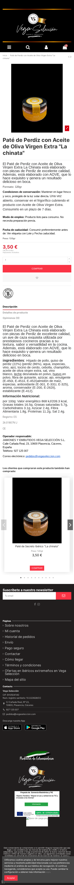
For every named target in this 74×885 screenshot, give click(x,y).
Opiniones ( (11, 318)
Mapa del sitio (15, 679)
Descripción (10, 306)
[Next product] (70, 57)
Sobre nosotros (16, 625)
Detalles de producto (15, 312)
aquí (48, 872)
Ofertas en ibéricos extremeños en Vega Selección (35, 672)
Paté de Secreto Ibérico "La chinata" (37, 546)
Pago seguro (14, 648)
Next (70, 525)
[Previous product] (69, 57)
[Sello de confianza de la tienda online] (37, 832)
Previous (3, 525)
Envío (9, 642)
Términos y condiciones (23, 665)
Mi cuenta (12, 631)
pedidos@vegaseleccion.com (21, 714)
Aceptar (11, 878)
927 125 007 (12, 709)
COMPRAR (37, 268)
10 (53, 578)
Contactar (12, 654)
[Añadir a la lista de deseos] (37, 278)
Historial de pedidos (20, 637)
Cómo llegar (14, 659)
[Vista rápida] (39, 542)
